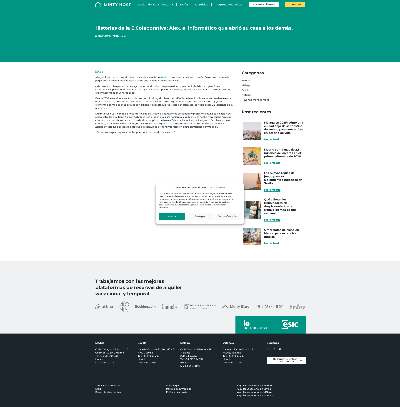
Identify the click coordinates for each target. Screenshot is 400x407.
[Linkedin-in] (279, 349)
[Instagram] (274, 349)
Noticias (121, 35)
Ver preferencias (228, 216)
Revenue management (255, 99)
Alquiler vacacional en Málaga (254, 392)
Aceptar (172, 216)
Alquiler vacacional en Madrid (254, 385)
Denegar (200, 216)
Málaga (246, 85)
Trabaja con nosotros (107, 385)
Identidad (201, 4)
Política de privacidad (179, 388)
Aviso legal (172, 385)
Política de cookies (177, 392)
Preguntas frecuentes (108, 392)
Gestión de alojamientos (153, 4)
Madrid (246, 80)
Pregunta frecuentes (229, 4)
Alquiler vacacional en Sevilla (254, 388)
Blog (98, 388)
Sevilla (245, 90)
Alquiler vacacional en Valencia (255, 395)
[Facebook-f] (268, 349)
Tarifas (184, 4)
